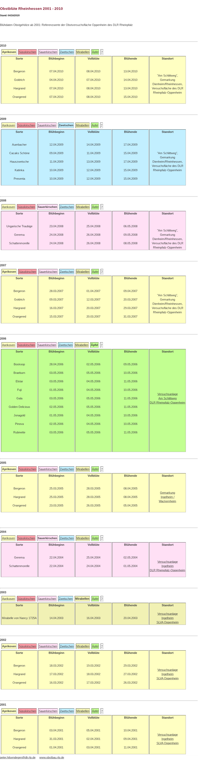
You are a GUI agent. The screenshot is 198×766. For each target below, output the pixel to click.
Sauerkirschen (48, 52)
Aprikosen (8, 125)
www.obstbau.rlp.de (51, 757)
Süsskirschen (27, 52)
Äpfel (95, 52)
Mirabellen (82, 52)
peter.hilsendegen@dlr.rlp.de (18, 757)
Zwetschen (67, 52)
